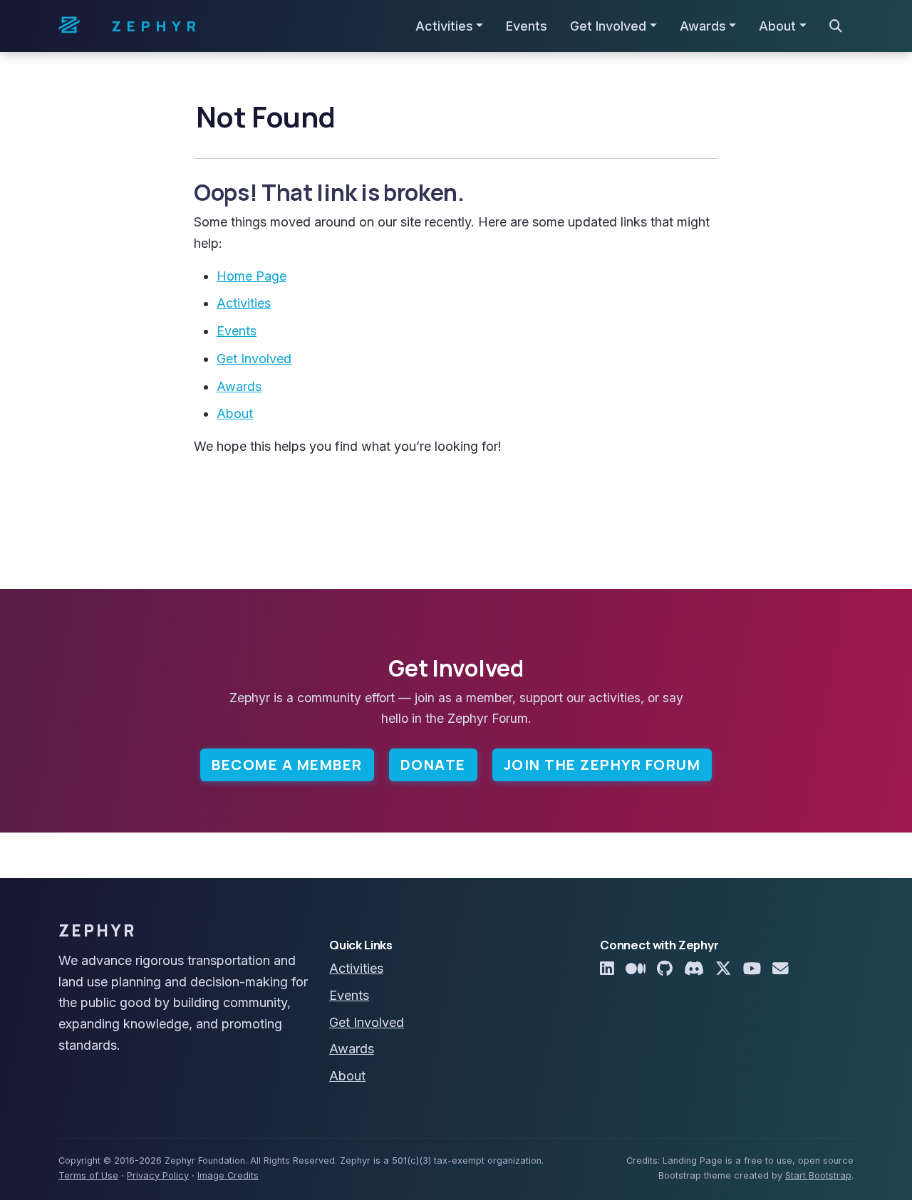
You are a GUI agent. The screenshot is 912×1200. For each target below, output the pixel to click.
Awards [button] (703, 26)
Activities (244, 303)
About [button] (777, 26)
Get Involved (254, 358)
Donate (433, 764)
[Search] (836, 26)
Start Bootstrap (818, 1175)
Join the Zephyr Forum (602, 764)
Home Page (251, 275)
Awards (239, 386)
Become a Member (287, 764)
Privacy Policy (158, 1175)
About (235, 413)
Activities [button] (444, 26)
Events (526, 26)
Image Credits (228, 1175)
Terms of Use (88, 1175)
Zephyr (156, 26)
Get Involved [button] (608, 26)
